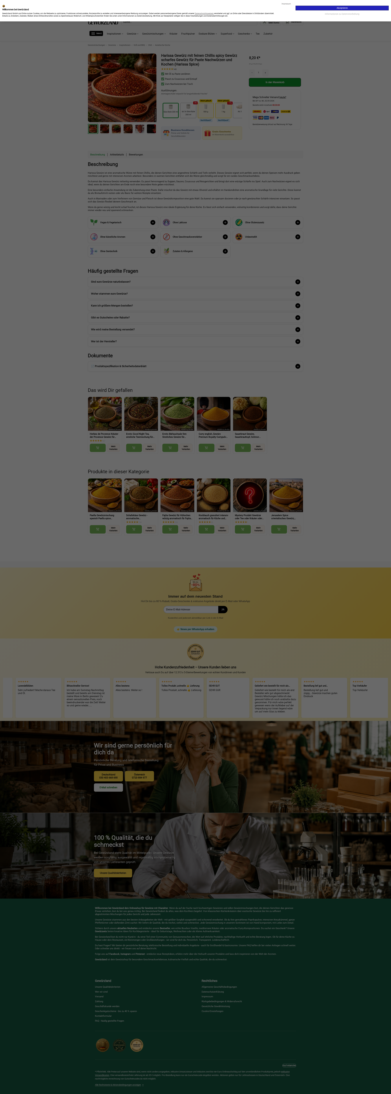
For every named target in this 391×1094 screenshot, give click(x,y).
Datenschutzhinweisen (204, 13)
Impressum (286, 4)
